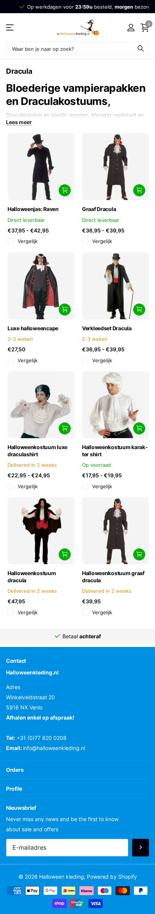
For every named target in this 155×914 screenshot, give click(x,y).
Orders (14, 770)
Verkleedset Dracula (107, 328)
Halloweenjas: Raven (33, 209)
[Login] (130, 27)
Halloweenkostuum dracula (32, 576)
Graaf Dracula (99, 209)
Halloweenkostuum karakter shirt (115, 450)
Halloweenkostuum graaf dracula (113, 576)
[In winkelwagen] (65, 190)
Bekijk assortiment (10, 27)
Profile (14, 788)
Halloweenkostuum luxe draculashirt (37, 450)
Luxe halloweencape (33, 328)
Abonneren (140, 847)
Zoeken (140, 48)
